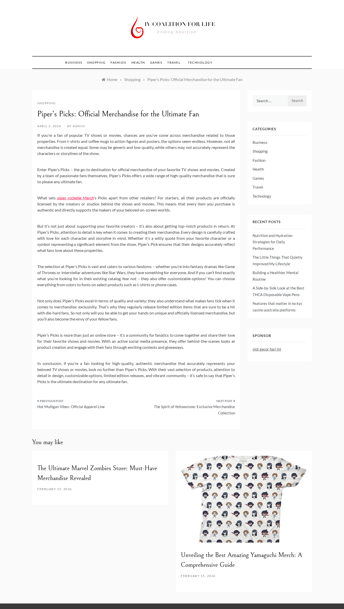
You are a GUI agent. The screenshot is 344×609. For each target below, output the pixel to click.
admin (79, 126)
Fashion (118, 62)
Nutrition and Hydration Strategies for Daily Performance (272, 242)
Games (156, 62)
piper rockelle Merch (75, 197)
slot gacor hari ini (267, 349)
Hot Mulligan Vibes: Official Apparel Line (71, 406)
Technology (200, 62)
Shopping (96, 62)
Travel (173, 62)
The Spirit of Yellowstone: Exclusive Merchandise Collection (194, 409)
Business (73, 62)
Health (138, 62)
